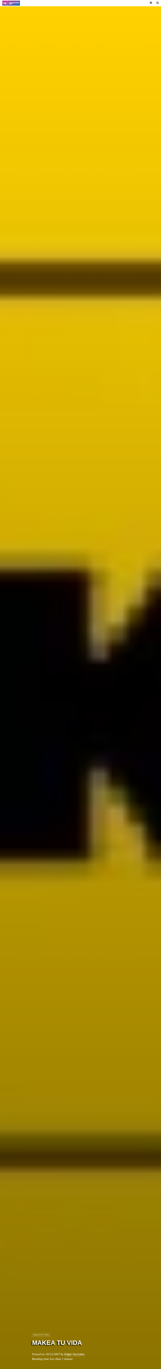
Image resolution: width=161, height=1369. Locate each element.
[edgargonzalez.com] (11, 3)
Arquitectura (41, 1335)
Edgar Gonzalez (74, 1354)
